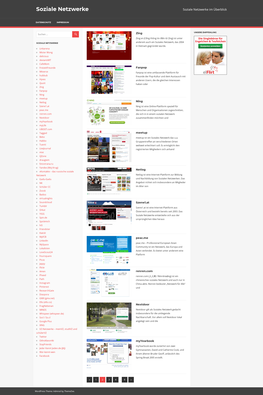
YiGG (42, 213)
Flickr (42, 267)
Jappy (42, 263)
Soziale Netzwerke (62, 9)
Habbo (42, 140)
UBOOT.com (45, 129)
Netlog (141, 169)
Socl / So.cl (44, 317)
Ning (140, 101)
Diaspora (44, 294)
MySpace (44, 244)
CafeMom (44, 63)
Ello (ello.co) (45, 302)
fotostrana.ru (46, 163)
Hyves (42, 79)
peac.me (142, 238)
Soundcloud (45, 202)
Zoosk (42, 190)
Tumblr (43, 206)
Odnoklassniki (46, 340)
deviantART (45, 60)
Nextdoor (142, 304)
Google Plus (45, 321)
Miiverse (43, 71)
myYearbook (145, 341)
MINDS (42, 309)
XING (42, 325)
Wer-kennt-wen (47, 352)
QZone (42, 156)
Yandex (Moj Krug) (48, 167)
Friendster (44, 229)
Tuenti (42, 144)
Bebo (42, 136)
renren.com (144, 271)
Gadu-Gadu (45, 179)
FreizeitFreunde (47, 67)
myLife (43, 125)
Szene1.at (143, 202)
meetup (142, 132)
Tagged (43, 133)
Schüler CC (45, 186)
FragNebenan (46, 305)
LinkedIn (43, 240)
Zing (139, 33)
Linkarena (44, 48)
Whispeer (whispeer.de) (51, 313)
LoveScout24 (46, 252)
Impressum (63, 22)
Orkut (42, 209)
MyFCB (42, 236)
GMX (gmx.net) (47, 298)
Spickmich (44, 221)
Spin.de (43, 217)
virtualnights (45, 198)
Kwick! (42, 232)
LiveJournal (45, 148)
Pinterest (44, 286)
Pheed (42, 275)
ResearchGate (46, 290)
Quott (42, 83)
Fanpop (142, 67)
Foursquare (45, 256)
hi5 (41, 225)
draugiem (44, 159)
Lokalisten (44, 248)
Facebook (44, 355)
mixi (41, 152)
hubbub (43, 75)
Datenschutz (43, 22)
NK (40, 183)
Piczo (42, 259)
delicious (44, 56)
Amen (42, 271)
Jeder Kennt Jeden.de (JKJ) (52, 348)
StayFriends (45, 344)
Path (41, 279)
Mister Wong (46, 52)
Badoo (43, 194)
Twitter (43, 336)
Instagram (44, 282)
